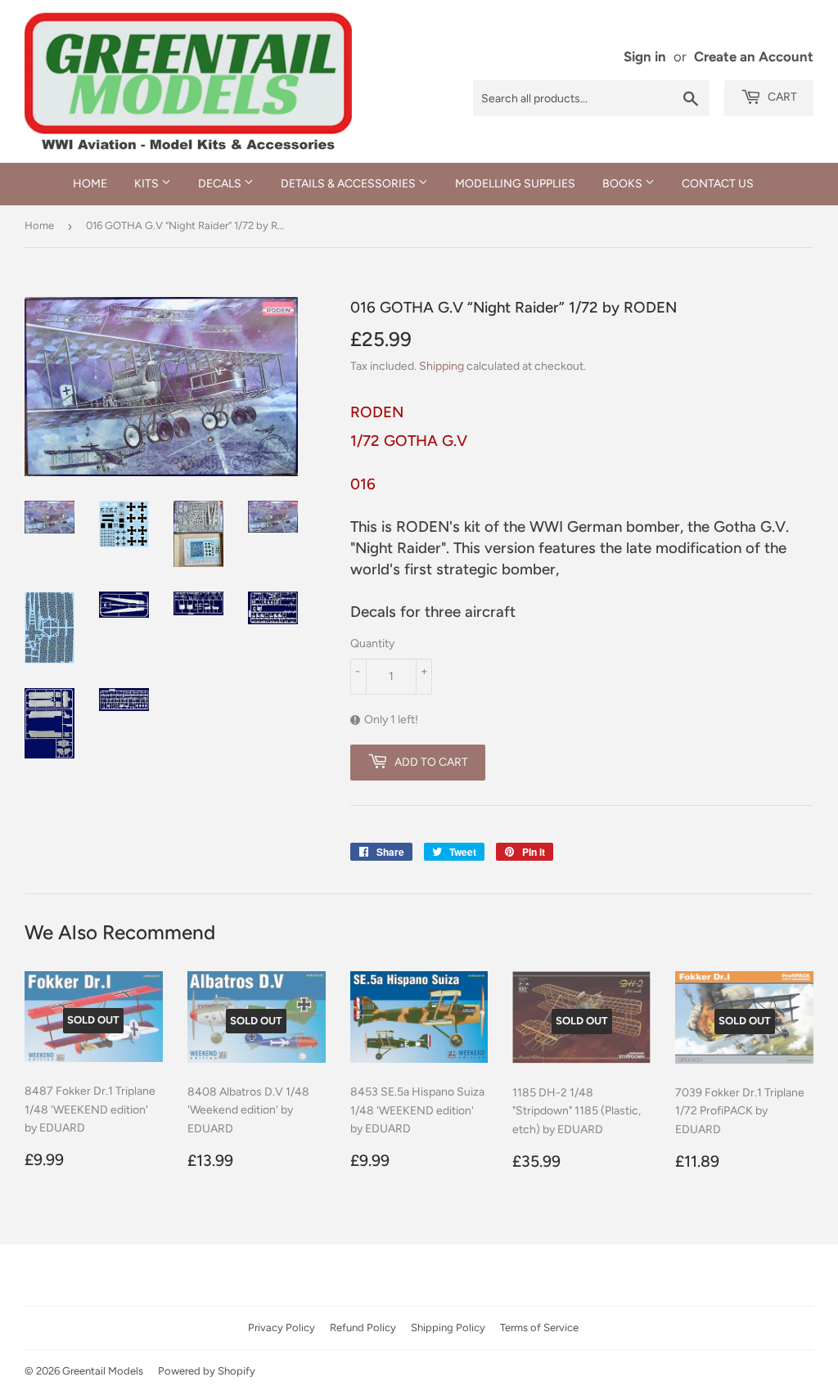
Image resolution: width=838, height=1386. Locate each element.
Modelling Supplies (515, 184)
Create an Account (753, 56)
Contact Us (718, 184)
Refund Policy (363, 1327)
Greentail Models (102, 1371)
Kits (147, 184)
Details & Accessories (349, 184)
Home (90, 184)
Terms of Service (539, 1327)
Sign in (645, 56)
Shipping (441, 366)
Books (623, 184)
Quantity (372, 643)
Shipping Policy (448, 1327)
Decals (221, 184)
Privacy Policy (281, 1327)
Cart (781, 97)
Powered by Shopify (206, 1371)
